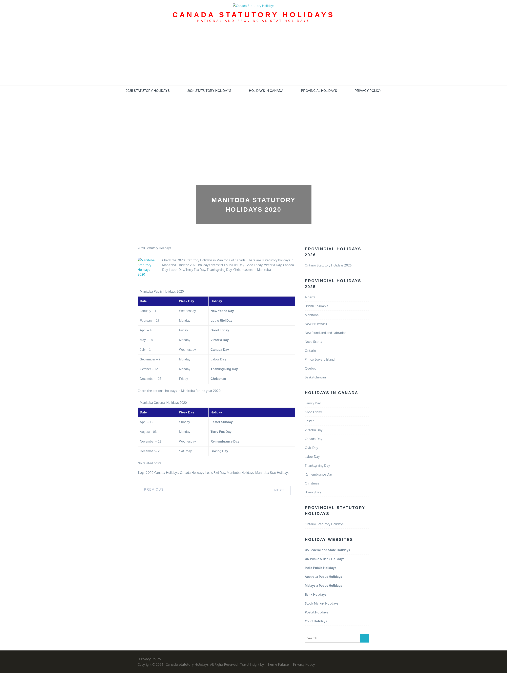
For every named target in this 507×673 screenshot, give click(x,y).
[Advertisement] (253, 55)
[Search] (364, 638)
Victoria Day (313, 430)
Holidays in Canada (266, 90)
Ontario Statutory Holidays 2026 (328, 265)
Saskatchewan (315, 377)
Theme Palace (277, 664)
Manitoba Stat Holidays (272, 473)
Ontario (310, 351)
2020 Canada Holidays (162, 473)
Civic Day (311, 448)
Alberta (310, 297)
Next (279, 490)
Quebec (310, 368)
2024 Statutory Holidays (209, 90)
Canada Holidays (192, 473)
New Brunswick (316, 324)
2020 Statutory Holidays (154, 248)
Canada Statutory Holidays (253, 15)
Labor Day (312, 457)
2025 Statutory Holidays (148, 90)
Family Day (313, 403)
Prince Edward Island (320, 359)
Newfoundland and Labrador (325, 333)
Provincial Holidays (319, 90)
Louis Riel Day (215, 473)
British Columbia (316, 306)
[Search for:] (337, 638)
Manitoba (312, 315)
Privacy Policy (368, 90)
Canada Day (313, 439)
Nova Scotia (313, 342)
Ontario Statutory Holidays (324, 524)
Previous (154, 489)
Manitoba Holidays (240, 473)
